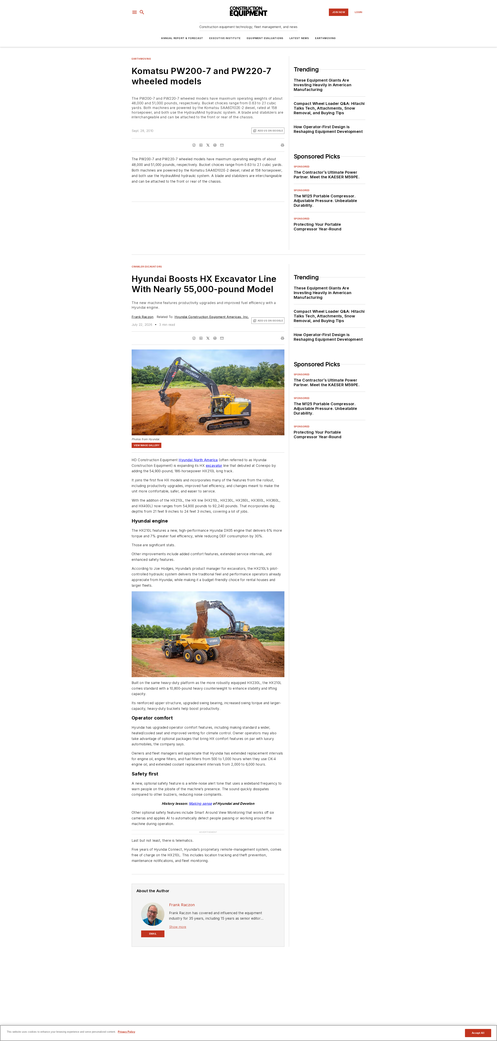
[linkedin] (201, 145)
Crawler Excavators (147, 266)
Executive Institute (225, 38)
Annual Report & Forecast (182, 38)
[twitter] (208, 145)
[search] (142, 12)
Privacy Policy (126, 1031)
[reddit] (215, 145)
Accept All (478, 1032)
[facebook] (194, 145)
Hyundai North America (198, 460)
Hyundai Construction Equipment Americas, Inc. (212, 317)
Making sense (200, 803)
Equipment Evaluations (265, 38)
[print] (282, 145)
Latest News (299, 38)
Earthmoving (325, 38)
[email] (222, 145)
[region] (248, 1033)
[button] (134, 12)
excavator (214, 465)
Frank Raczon (143, 317)
